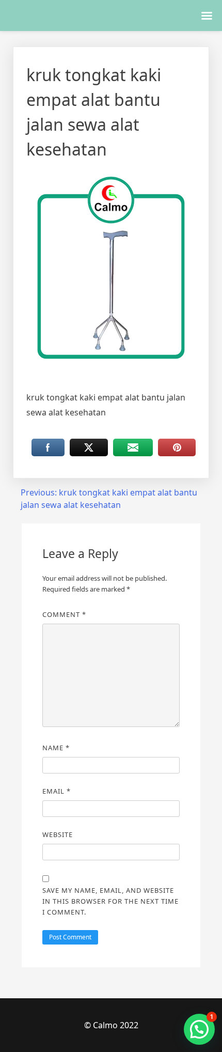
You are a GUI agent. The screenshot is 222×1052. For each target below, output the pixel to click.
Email (56, 791)
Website (57, 834)
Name (56, 747)
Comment (64, 614)
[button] (199, 1029)
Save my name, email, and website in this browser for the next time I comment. (110, 901)
